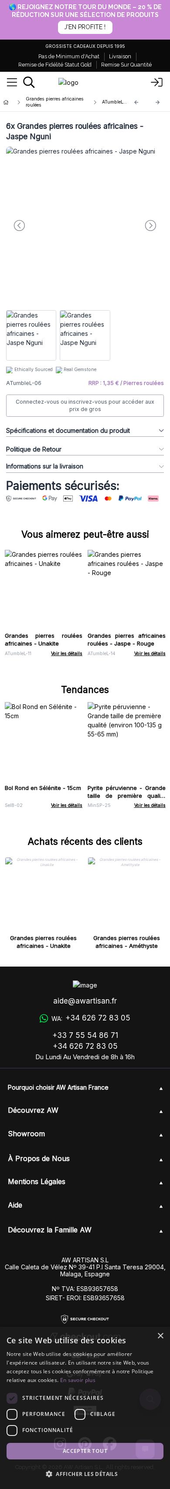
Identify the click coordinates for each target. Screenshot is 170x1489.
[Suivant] (158, 102)
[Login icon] (157, 83)
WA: (90, 1018)
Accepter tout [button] (85, 1451)
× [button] (160, 1336)
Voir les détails (66, 653)
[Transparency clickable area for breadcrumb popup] (52, 102)
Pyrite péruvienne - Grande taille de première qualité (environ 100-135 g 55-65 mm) (127, 799)
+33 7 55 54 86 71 (85, 1035)
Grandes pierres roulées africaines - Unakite (44, 639)
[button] (85, 1474)
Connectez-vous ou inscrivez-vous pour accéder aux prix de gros (85, 405)
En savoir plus (77, 1380)
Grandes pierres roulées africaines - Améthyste (126, 941)
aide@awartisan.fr (85, 1001)
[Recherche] (29, 82)
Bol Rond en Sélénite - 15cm (43, 787)
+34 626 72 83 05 (85, 1046)
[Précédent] (136, 102)
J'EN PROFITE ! (84, 26)
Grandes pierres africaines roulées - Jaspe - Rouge (127, 639)
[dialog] (85, 1408)
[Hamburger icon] (12, 83)
